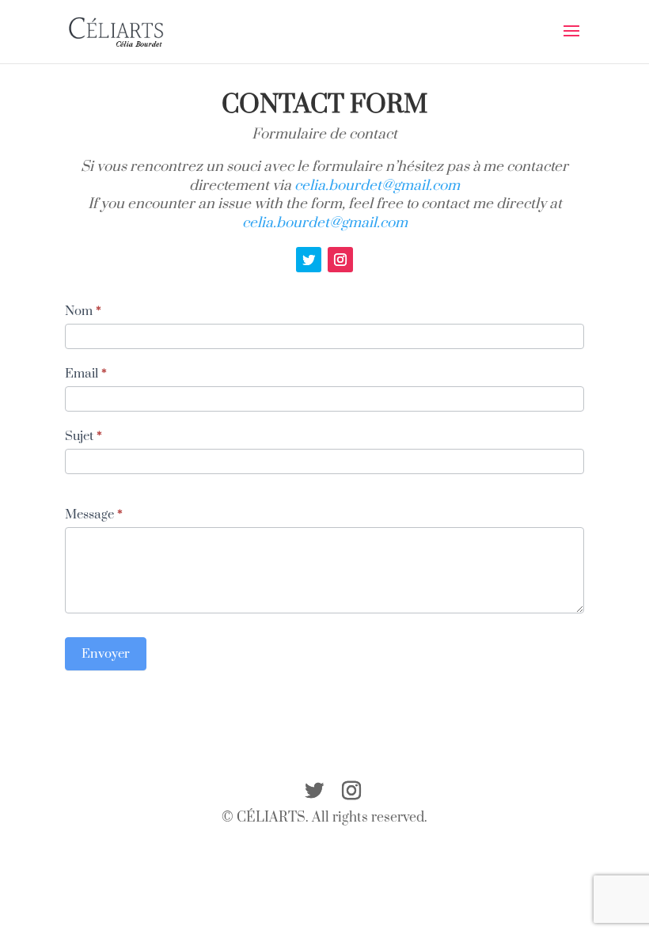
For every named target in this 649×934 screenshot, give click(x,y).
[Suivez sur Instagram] (340, 259)
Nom (83, 311)
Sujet (83, 436)
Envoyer (106, 654)
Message (94, 514)
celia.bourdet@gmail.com (377, 186)
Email (86, 374)
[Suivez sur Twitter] (308, 259)
